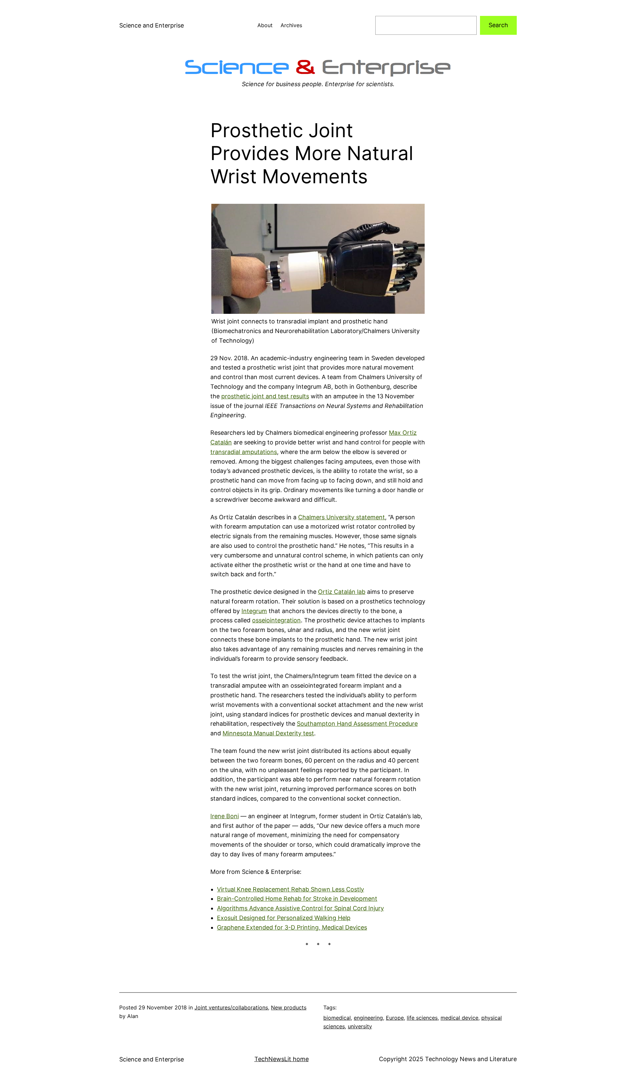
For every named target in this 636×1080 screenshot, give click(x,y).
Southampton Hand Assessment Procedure (357, 723)
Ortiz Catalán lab (341, 591)
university (360, 1026)
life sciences (422, 1017)
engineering (368, 1017)
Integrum (254, 610)
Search (498, 25)
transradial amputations (243, 451)
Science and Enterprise (151, 25)
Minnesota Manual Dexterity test (268, 733)
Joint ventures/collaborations (231, 1007)
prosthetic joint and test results (265, 396)
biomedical (337, 1017)
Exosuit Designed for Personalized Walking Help (283, 917)
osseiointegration (276, 620)
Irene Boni (224, 816)
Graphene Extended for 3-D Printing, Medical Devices (292, 927)
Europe (395, 1017)
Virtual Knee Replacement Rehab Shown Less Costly (290, 889)
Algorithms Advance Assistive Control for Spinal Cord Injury (300, 908)
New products (288, 1007)
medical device (459, 1017)
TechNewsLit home (281, 1058)
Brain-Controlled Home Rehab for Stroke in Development (297, 898)
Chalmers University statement (341, 517)
